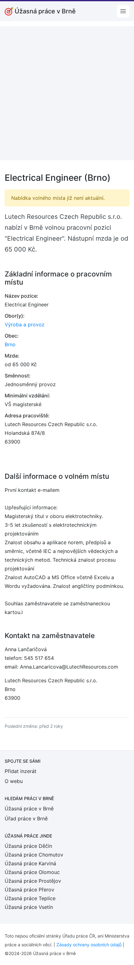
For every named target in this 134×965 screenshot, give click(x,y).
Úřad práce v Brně (26, 818)
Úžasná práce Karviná (30, 863)
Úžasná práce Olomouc (32, 872)
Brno (10, 344)
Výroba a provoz (25, 324)
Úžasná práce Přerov (29, 889)
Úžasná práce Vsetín (29, 907)
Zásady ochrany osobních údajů (89, 944)
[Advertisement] (67, 93)
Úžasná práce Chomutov (34, 855)
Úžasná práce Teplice (30, 898)
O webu (14, 781)
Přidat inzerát (20, 771)
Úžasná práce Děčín (28, 846)
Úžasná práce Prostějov (33, 881)
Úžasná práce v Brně (29, 808)
